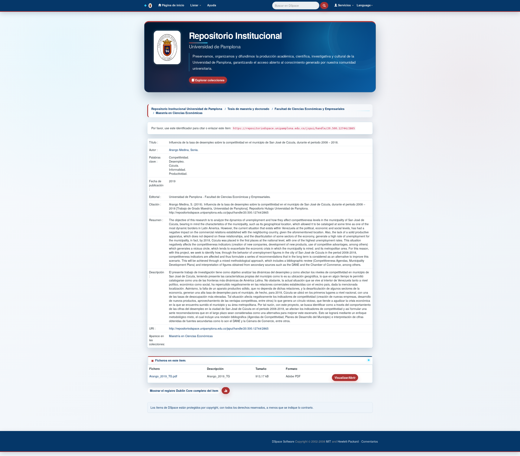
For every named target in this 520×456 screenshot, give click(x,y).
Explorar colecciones (209, 80)
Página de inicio (172, 5)
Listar (194, 5)
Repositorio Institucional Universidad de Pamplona (186, 109)
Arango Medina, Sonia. (183, 150)
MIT (328, 441)
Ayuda (211, 5)
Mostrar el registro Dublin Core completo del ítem (184, 391)
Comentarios (369, 441)
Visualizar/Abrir (345, 378)
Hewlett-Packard (348, 441)
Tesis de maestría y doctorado (248, 109)
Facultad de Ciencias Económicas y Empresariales (309, 109)
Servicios (344, 5)
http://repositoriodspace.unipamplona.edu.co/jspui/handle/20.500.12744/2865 (219, 328)
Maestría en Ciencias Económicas (179, 113)
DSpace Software (283, 441)
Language (364, 5)
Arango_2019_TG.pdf (163, 376)
